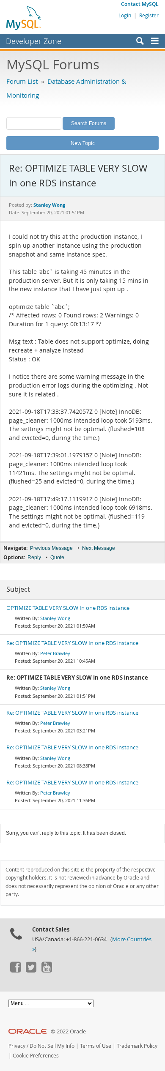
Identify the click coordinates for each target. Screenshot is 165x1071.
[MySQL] (24, 17)
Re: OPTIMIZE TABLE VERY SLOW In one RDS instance (72, 643)
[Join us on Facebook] (15, 970)
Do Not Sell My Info (52, 1046)
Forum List (22, 81)
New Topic (83, 142)
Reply (34, 557)
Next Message (98, 548)
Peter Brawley (55, 653)
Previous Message (51, 548)
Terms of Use (95, 1046)
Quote (57, 557)
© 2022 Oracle (68, 1031)
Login (124, 15)
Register (149, 15)
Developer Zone (33, 41)
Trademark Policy (137, 1046)
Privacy (16, 1046)
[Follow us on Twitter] (31, 970)
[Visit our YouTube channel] (46, 970)
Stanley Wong (55, 618)
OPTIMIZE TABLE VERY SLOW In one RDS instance (67, 608)
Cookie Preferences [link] (36, 1055)
